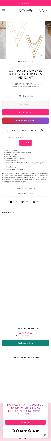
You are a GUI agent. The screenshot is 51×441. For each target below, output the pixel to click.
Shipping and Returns (25, 188)
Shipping (22, 86)
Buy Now (25, 112)
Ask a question (25, 194)
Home (25, 66)
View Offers (25, 120)
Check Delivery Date (25, 130)
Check (25, 142)
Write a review (25, 343)
